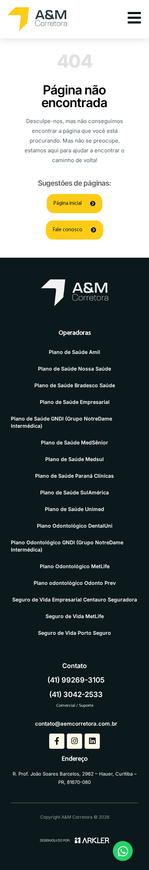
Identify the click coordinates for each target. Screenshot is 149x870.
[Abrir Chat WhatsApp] (123, 851)
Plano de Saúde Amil (74, 352)
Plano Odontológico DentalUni (74, 526)
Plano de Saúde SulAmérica (74, 492)
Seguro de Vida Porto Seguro (74, 633)
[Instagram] (74, 741)
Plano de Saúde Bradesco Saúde (74, 385)
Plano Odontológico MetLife (75, 566)
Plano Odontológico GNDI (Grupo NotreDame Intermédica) (67, 546)
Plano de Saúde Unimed (74, 509)
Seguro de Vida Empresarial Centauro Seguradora (74, 599)
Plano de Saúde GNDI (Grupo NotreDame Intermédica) (61, 422)
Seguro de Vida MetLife (75, 616)
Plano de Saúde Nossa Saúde (74, 369)
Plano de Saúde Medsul (74, 459)
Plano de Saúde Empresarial (75, 402)
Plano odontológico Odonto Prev (75, 583)
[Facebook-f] (56, 741)
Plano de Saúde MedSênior (74, 442)
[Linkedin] (92, 741)
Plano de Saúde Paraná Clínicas (74, 476)
